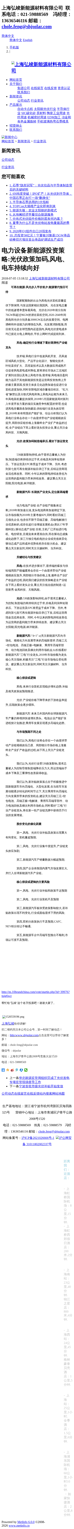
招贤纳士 (15, 125)
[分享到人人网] (21, 1070)
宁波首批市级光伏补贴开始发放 (41, 1086)
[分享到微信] (26, 1070)
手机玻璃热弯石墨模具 (53, 121)
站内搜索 (45, 1093)
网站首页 (15, 79)
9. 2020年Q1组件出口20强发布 (30, 231)
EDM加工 (54, 117)
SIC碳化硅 (28, 113)
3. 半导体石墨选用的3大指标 (29, 202)
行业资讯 (37, 100)
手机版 (14, 47)
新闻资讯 (15, 96)
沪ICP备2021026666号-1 (38, 1138)
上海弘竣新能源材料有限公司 (49, 278)
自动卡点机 (25, 109)
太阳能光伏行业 (45, 109)
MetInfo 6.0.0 (26, 1522)
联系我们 (23, 92)
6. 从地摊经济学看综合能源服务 (31, 214)
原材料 (41, 113)
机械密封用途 (37, 117)
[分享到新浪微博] (12, 1070)
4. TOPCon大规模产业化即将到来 (32, 206)
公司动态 (23, 100)
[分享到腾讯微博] (17, 1070)
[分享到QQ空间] (7, 1070)
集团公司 (23, 88)
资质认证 (64, 88)
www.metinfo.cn (19, 1525)
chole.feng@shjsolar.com (27, 26)
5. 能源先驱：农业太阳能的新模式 (33, 210)
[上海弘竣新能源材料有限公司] (37, 70)
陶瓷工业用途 (56, 113)
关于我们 (15, 84)
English (27, 40)
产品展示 (15, 104)
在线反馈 (50, 88)
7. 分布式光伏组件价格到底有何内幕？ (36, 218)
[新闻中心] (9, 137)
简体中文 (8, 36)
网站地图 (58, 1093)
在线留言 (37, 88)
